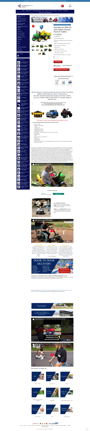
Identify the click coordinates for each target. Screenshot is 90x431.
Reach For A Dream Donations (21, 37)
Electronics (23, 49)
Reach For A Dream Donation (45, 12)
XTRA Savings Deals (37, 10)
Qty (54, 56)
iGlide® (18, 29)
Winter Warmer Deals (21, 18)
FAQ (43, 10)
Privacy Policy (37, 425)
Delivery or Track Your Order (51, 10)
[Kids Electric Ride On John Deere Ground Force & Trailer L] (33, 46)
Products (36, 15)
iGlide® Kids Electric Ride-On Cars (23, 24)
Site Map (68, 425)
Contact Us (19, 31)
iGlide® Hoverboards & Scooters (21, 21)
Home (23, 10)
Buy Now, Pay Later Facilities (21, 16)
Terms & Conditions (30, 425)
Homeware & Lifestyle (23, 47)
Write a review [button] (58, 193)
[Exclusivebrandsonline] (25, 6)
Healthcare (23, 40)
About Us (60, 10)
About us (24, 425)
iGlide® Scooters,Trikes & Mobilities (22, 27)
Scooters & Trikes (23, 33)
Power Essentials (20, 34)
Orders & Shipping (45, 426)
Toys (23, 45)
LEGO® (23, 43)
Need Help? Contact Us (61, 69)
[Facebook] (18, 56)
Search (21, 425)
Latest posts (23, 51)
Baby (23, 41)
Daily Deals (65, 10)
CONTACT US (28, 10)
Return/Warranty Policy (45, 425)
